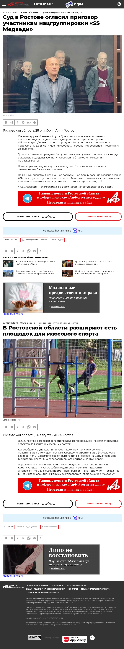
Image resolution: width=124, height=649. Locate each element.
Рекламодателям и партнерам (95, 589)
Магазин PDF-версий (76, 586)
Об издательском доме (37, 586)
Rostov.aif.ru (8, 115)
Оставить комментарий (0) (98, 217)
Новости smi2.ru (13, 313)
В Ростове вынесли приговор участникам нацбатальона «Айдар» (35, 262)
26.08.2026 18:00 (10, 323)
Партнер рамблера (52, 638)
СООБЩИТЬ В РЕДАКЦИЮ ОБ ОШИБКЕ (42, 593)
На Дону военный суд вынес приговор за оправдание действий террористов (94, 272)
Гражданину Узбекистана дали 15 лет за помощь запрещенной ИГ (94, 262)
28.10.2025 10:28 (10, 12)
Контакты (73, 589)
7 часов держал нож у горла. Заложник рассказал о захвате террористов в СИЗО (35, 272)
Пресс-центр (57, 586)
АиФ (20, 420)
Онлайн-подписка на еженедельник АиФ (45, 589)
